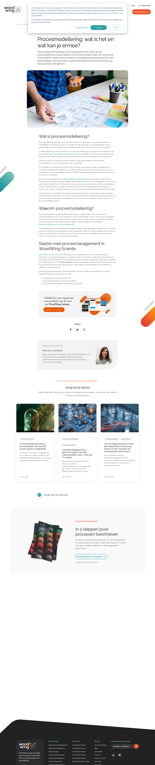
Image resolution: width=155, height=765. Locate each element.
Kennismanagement (55, 761)
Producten (76, 741)
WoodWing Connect (79, 758)
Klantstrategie (54, 752)
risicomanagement (67, 224)
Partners (98, 755)
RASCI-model (79, 172)
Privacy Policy (107, 13)
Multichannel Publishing (57, 748)
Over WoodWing (100, 745)
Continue (99, 27)
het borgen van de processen (77, 179)
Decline (115, 27)
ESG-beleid (98, 752)
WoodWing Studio (78, 745)
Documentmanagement (57, 755)
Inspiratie (25, 24)
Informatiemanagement (57, 758)
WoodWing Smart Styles (81, 761)
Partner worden (100, 758)
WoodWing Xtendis (79, 755)
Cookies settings (82, 27)
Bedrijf (97, 741)
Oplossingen (54, 741)
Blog (96, 748)
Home (18, 24)
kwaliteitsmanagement (48, 224)
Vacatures (98, 761)
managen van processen (65, 154)
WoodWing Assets (78, 748)
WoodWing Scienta (46, 254)
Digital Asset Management (58, 745)
